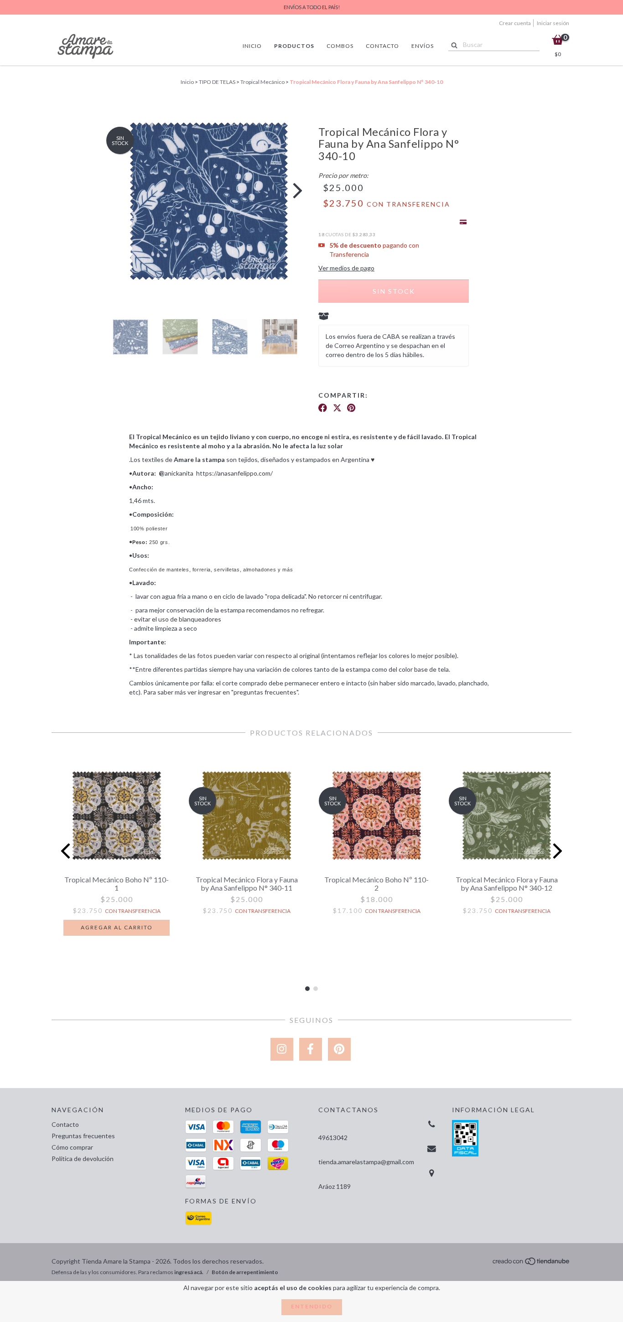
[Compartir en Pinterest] (351, 410)
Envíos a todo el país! (312, 7)
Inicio (252, 45)
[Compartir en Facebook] (322, 410)
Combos (340, 45)
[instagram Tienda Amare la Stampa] (281, 1049)
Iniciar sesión (553, 23)
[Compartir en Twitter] (337, 410)
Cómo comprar (72, 1147)
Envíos (422, 45)
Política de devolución (83, 1158)
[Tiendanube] (531, 1263)
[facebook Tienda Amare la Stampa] (310, 1049)
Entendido (311, 1306)
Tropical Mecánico (262, 81)
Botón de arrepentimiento (245, 1272)
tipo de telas (217, 81)
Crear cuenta (515, 23)
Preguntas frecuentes (83, 1136)
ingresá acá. (188, 1272)
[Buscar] (452, 44)
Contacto (382, 45)
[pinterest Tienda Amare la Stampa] (339, 1049)
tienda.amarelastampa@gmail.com (366, 1162)
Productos (294, 45)
